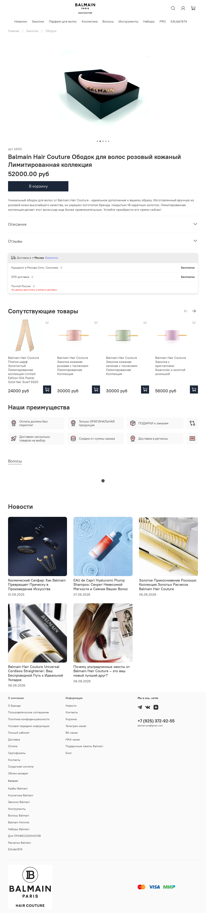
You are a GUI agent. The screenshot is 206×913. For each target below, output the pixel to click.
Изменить (51, 258)
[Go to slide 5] (108, 141)
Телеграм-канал (76, 726)
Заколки (38, 21)
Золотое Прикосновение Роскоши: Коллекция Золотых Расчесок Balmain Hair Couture (168, 584)
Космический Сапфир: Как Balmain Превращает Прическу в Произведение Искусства (37, 584)
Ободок (51, 31)
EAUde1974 (179, 21)
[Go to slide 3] (103, 141)
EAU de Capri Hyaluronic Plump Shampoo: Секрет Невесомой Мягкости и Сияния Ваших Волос (100, 584)
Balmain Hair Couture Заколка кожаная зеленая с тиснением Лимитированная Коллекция (121, 366)
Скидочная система (20, 766)
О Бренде (14, 705)
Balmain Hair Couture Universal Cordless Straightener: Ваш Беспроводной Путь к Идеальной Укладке (35, 673)
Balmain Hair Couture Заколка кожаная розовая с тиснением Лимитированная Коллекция (72, 366)
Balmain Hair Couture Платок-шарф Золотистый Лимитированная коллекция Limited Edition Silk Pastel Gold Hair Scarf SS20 (23, 370)
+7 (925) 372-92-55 (156, 721)
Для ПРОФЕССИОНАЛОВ (24, 836)
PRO (163, 21)
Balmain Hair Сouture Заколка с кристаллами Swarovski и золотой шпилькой (170, 366)
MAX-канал (73, 739)
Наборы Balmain (18, 829)
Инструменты (128, 21)
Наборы (149, 21)
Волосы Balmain (18, 815)
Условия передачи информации (28, 726)
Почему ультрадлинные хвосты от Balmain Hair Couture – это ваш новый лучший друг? (101, 671)
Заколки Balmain (19, 802)
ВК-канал (72, 732)
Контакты (14, 760)
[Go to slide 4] (105, 141)
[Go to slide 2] (100, 141)
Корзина (71, 719)
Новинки (20, 21)
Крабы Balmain (18, 788)
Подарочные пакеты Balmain (84, 746)
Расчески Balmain (19, 842)
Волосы (108, 21)
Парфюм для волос (63, 21)
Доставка (14, 739)
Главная (13, 31)
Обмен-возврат (18, 773)
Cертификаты (17, 753)
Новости (71, 705)
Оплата (12, 746)
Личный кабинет (19, 732)
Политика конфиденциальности (28, 719)
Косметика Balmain (20, 795)
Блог (69, 753)
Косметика (90, 21)
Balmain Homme (18, 822)
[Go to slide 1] (97, 141)
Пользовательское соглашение (28, 712)
